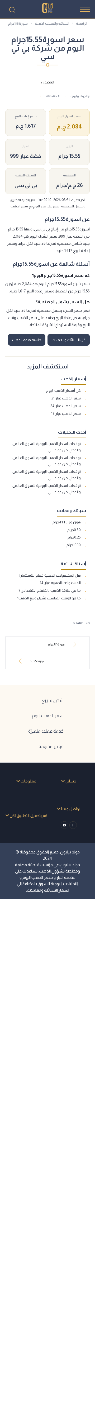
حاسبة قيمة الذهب (26, 340)
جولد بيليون (78, 96)
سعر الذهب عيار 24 (65, 406)
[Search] (12, 10)
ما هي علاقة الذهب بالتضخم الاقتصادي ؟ (49, 590)
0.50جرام (74, 530)
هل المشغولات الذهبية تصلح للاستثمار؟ (50, 575)
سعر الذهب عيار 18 (66, 413)
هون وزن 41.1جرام (67, 522)
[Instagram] (64, 825)
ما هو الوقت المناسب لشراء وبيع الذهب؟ (49, 598)
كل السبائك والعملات (69, 340)
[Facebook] (73, 825)
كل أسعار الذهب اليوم (63, 390)
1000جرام (73, 545)
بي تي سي (26, 185)
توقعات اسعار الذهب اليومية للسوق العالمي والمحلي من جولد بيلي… (46, 447)
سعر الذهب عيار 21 (66, 398)
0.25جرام (74, 537)
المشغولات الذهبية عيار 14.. (59, 583)
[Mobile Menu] (84, 9)
